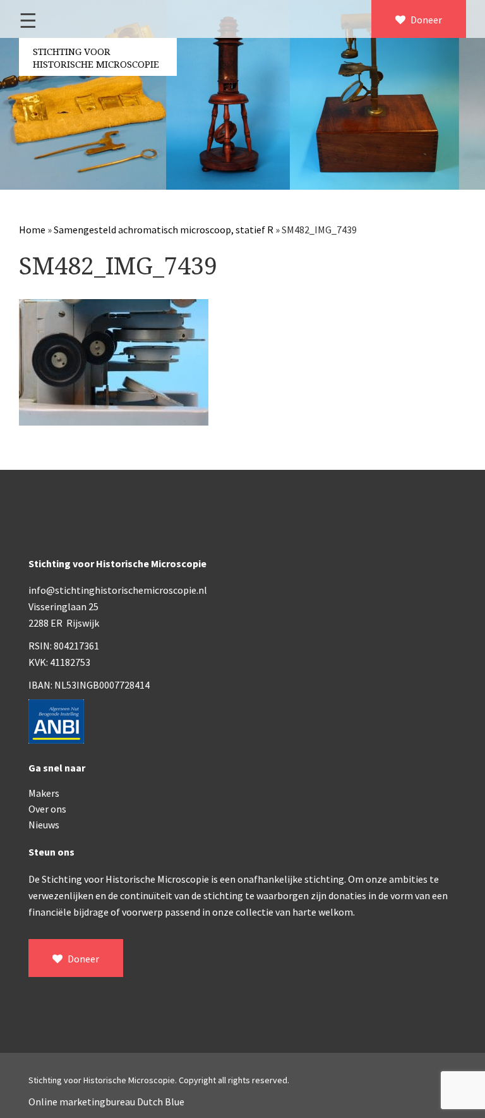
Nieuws (43, 824)
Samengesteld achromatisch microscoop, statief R (163, 229)
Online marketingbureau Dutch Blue (106, 1101)
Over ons (47, 808)
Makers (43, 793)
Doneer (425, 19)
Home (32, 229)
